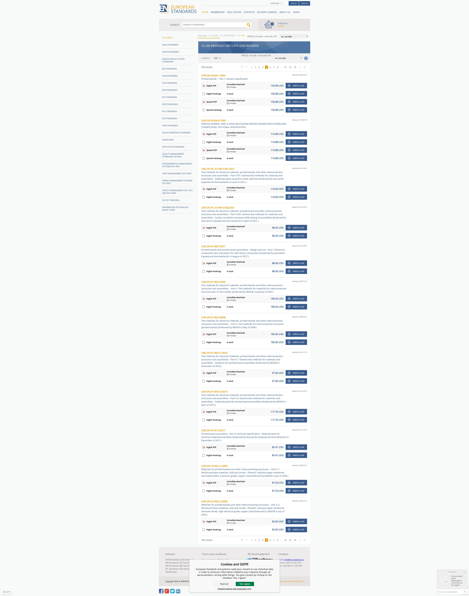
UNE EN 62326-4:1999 (243, 124)
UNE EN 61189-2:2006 (244, 286)
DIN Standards (169, 90)
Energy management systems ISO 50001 (177, 182)
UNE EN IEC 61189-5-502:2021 (243, 214)
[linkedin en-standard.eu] (178, 592)
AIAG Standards (170, 44)
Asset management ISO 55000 (176, 173)
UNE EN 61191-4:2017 (245, 435)
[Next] (300, 67)
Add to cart (298, 85)
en (281, 3)
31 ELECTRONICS (228, 35)
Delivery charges (267, 12)
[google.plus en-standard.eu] (167, 592)
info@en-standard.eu (294, 559)
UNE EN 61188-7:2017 (243, 251)
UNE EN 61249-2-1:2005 (244, 470)
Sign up (304, 3)
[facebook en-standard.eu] (161, 592)
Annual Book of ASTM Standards (173, 60)
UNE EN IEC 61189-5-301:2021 (242, 175)
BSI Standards (169, 68)
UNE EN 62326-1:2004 (224, 77)
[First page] (243, 67)
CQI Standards (169, 83)
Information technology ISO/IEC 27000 (175, 208)
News (296, 12)
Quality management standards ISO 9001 (173, 155)
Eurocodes (168, 139)
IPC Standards (169, 111)
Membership (218, 12)
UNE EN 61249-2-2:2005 (242, 508)
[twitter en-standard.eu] (172, 592)
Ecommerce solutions (282, 581)
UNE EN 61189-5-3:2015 (243, 398)
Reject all (224, 584)
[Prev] (247, 67)
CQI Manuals (171, 572)
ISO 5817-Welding (171, 200)
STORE (205, 12)
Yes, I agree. (244, 584)
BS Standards (187, 559)
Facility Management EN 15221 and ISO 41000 (177, 191)
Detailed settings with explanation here (234, 589)
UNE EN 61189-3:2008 (242, 322)
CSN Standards (170, 76)
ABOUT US (285, 12)
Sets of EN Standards (173, 146)
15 (290, 67)
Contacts (249, 12)
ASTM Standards (170, 52)
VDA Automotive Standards (176, 132)
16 (295, 67)
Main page (202, 35)
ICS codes (214, 35)
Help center (234, 12)
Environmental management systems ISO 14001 (177, 165)
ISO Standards (169, 118)
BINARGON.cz (298, 581)
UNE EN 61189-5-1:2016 (242, 359)
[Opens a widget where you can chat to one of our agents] (452, 582)
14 (285, 67)
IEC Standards (169, 97)
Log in (294, 3)
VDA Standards (186, 568)
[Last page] (305, 67)
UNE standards (170, 125)
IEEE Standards (170, 104)
